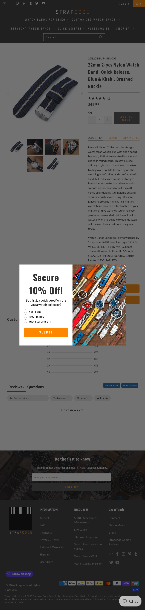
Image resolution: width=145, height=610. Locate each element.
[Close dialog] (123, 268)
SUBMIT (46, 332)
